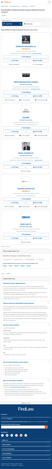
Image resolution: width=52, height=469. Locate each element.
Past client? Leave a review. (26, 84)
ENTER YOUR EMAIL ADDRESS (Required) (10, 424)
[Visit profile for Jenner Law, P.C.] (26, 217)
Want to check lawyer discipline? (13, 380)
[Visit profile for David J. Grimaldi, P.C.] (26, 146)
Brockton (28, 265)
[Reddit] (21, 435)
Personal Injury (7, 259)
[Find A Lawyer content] (49, 444)
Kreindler (26, 117)
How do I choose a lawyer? (11, 325)
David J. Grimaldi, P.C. (26, 153)
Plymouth (16, 265)
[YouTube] (7, 435)
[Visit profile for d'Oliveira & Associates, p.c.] (26, 40)
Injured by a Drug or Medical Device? (14, 283)
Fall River (5, 265)
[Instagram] (16, 435)
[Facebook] (2, 435)
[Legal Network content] (49, 457)
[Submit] (46, 427)
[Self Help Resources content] (49, 449)
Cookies (20, 465)
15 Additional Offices (35, 89)
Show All (3, 273)
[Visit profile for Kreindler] (26, 111)
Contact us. (9, 418)
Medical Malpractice (30, 259)
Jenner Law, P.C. (26, 224)
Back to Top (26, 403)
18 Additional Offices (36, 53)
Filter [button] (4, 15)
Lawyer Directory (4, 6)
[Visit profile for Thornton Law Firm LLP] (26, 182)
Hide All (8, 273)
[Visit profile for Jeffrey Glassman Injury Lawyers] (26, 75)
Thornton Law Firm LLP (26, 188)
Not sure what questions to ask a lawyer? (15, 362)
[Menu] (2, 2)
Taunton (10, 265)
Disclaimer (14, 465)
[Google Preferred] (25, 435)
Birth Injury (40, 259)
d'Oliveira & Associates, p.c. (26, 46)
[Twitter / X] (11, 435)
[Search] (49, 2)
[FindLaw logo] (7, 2)
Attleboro (22, 265)
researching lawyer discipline (18, 387)
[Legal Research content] (49, 453)
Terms (2, 465)
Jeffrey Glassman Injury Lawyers (26, 82)
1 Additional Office (38, 160)
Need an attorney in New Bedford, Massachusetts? (18, 303)
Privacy (8, 465)
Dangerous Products (18, 259)
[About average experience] (46, 100)
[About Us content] (49, 440)
